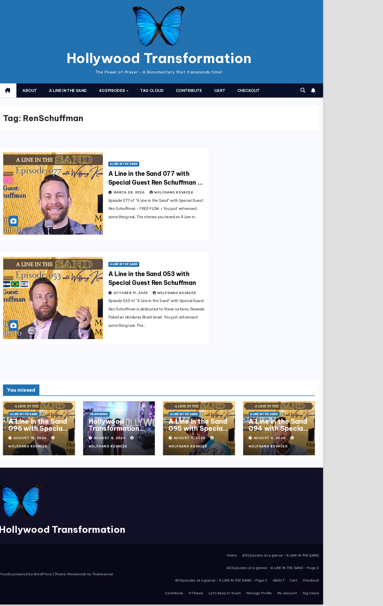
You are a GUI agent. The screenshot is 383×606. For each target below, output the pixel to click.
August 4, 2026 (110, 438)
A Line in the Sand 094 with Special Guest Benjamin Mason (278, 431)
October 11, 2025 (131, 293)
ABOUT (278, 580)
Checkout (248, 90)
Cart (219, 90)
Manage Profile (259, 593)
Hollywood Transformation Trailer (114, 428)
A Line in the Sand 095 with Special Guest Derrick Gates (198, 431)
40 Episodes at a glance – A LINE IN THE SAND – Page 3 (221, 580)
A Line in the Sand (68, 90)
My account (287, 593)
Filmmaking (99, 414)
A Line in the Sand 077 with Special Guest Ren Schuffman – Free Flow (155, 182)
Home (232, 555)
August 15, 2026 (30, 438)
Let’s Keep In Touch (225, 593)
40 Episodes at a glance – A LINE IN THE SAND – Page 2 (273, 568)
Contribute (189, 90)
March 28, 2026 (130, 193)
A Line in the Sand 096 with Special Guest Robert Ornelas (37, 431)
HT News (196, 593)
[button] (302, 90)
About (29, 90)
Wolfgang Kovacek (173, 193)
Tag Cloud (152, 90)
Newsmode (76, 574)
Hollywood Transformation (159, 58)
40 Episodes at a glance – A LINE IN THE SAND (280, 555)
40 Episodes (112, 90)
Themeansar (102, 574)
